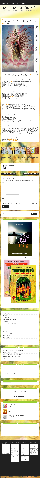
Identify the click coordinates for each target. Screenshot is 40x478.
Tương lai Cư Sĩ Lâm (13, 366)
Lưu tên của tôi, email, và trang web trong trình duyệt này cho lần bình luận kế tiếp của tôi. (20, 203)
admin (3, 23)
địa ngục (11, 96)
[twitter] (17, 396)
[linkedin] (19, 396)
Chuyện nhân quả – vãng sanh (8, 319)
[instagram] (21, 396)
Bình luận (4, 182)
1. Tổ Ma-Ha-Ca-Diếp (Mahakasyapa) (16, 415)
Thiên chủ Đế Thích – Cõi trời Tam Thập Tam (11, 352)
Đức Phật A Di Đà (11, 404)
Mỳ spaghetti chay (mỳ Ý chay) (12, 375)
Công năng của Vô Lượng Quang (8, 173)
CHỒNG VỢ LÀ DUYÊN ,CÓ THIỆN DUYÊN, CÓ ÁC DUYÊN (13, 350)
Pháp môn (26, 1)
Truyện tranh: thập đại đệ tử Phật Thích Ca (20, 304)
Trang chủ (4, 1)
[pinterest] (23, 396)
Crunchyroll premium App (7, 373)
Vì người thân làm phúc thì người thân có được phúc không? (32, 157)
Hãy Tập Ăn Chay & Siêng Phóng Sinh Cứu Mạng (11, 356)
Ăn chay (4, 315)
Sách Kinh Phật (12, 1)
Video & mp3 (19, 1)
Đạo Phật (4, 321)
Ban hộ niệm (22, 3)
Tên (3, 195)
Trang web (4, 201)
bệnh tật (7, 104)
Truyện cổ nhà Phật (5, 453)
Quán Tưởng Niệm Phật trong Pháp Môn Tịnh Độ (19, 410)
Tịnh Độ (4, 339)
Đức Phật (31, 74)
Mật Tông (4, 331)
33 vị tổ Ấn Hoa (5, 3)
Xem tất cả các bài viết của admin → (14, 166)
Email (3, 198)
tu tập (11, 81)
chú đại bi (9, 140)
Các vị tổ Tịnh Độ (14, 3)
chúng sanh (21, 75)
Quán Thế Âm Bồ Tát (6, 19)
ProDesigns (37, 474)
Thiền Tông (5, 337)
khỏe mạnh (30, 111)
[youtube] (25, 396)
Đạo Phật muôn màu (20, 8)
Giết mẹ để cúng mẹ (6, 358)
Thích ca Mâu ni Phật (12, 139)
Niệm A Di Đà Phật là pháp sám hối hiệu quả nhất (12, 354)
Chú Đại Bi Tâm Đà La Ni (15, 140)
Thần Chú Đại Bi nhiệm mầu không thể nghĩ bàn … (20, 157)
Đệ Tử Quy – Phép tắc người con (8, 323)
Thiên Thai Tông (6, 335)
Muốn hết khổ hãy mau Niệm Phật (31, 173)
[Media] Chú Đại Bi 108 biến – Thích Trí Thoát (23, 373)
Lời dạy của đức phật (5, 449)
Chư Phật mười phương (16, 76)
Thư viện (33, 1)
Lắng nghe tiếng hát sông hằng (20, 257)
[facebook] (14, 396)
